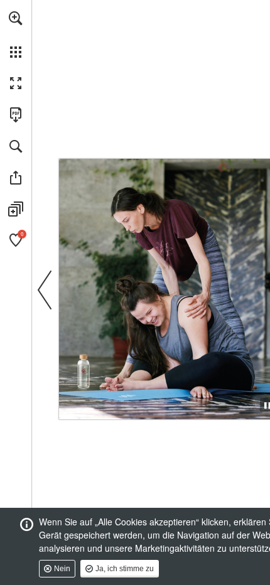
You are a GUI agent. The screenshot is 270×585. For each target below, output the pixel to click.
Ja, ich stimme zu (124, 568)
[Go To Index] (86, 164)
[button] (15, 18)
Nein (62, 568)
